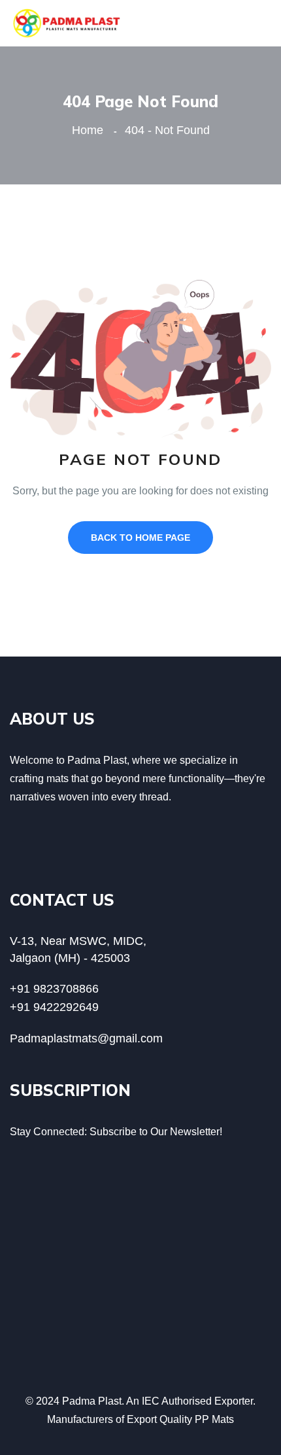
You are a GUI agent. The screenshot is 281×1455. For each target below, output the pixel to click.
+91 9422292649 (54, 1007)
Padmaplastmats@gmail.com (86, 1038)
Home (91, 130)
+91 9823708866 (54, 988)
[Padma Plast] (67, 22)
